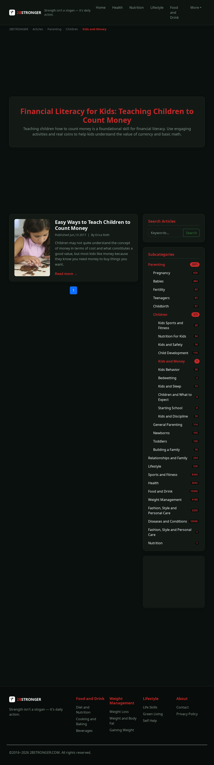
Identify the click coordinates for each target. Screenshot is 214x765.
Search (191, 233)
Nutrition (136, 7)
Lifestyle (156, 7)
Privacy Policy (187, 714)
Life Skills (150, 707)
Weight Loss (119, 711)
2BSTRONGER (18, 29)
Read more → (66, 273)
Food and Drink (174, 12)
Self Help (150, 720)
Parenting (54, 29)
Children (72, 29)
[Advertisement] (107, 65)
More (194, 7)
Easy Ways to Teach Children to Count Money (92, 224)
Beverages (84, 730)
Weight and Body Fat (123, 721)
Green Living (153, 714)
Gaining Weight (122, 730)
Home (101, 7)
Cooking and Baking (86, 721)
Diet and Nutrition (83, 710)
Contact (182, 707)
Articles (38, 29)
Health (117, 7)
